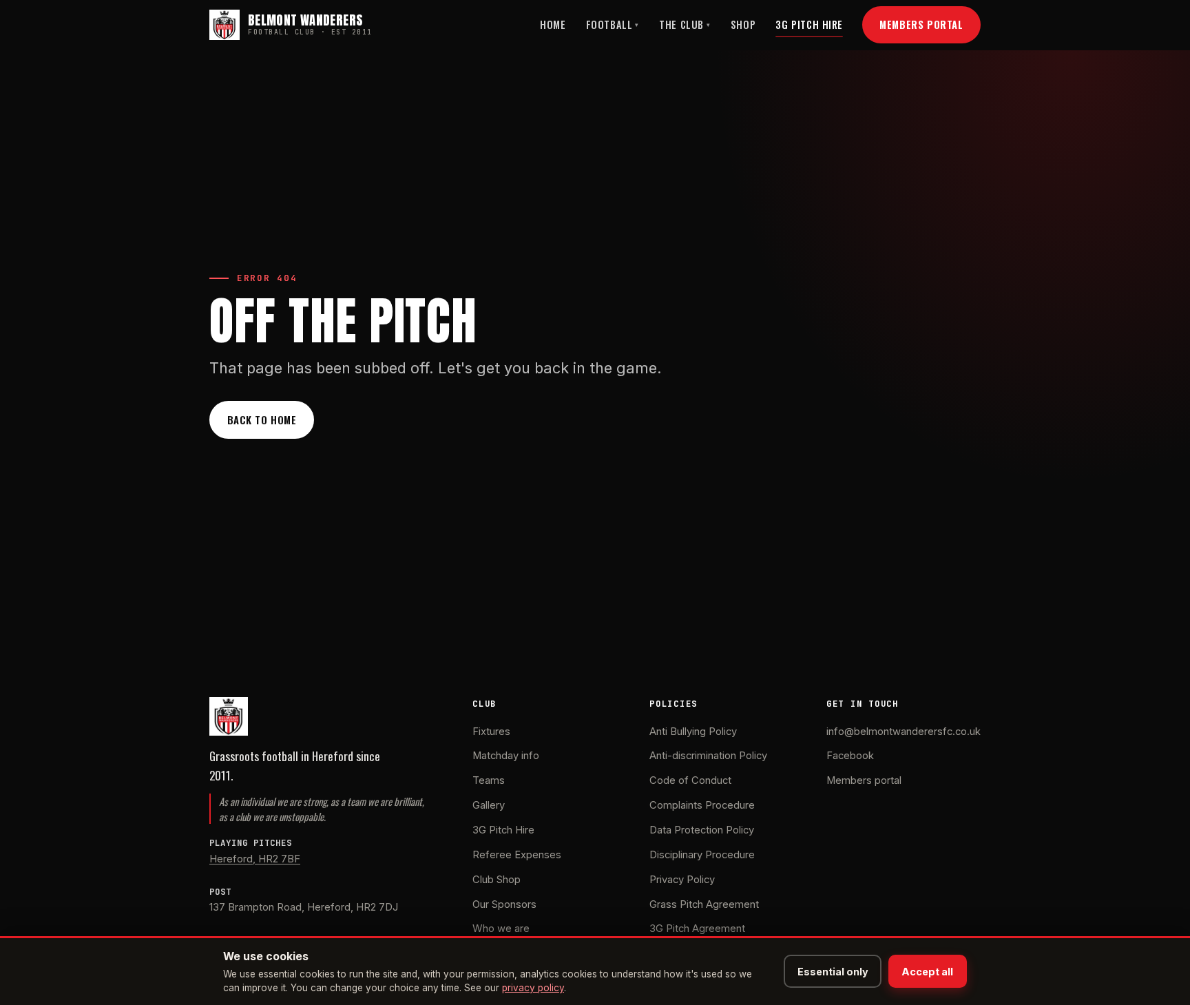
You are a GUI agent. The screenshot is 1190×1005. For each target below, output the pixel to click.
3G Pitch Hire (809, 24)
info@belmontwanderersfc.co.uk (903, 731)
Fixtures (491, 731)
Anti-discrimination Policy (708, 755)
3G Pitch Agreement (697, 928)
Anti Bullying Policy (693, 731)
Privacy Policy (682, 879)
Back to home (262, 419)
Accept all (927, 971)
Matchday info (505, 755)
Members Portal (921, 24)
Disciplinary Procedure (702, 855)
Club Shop (496, 879)
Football (612, 24)
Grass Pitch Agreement (704, 904)
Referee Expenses (516, 855)
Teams (488, 780)
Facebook (850, 755)
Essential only (832, 971)
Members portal (863, 780)
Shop (743, 24)
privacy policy (533, 987)
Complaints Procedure (702, 805)
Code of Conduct (690, 780)
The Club (684, 24)
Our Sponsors (504, 904)
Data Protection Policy (701, 830)
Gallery (488, 805)
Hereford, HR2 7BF (254, 859)
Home (552, 24)
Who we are (501, 928)
